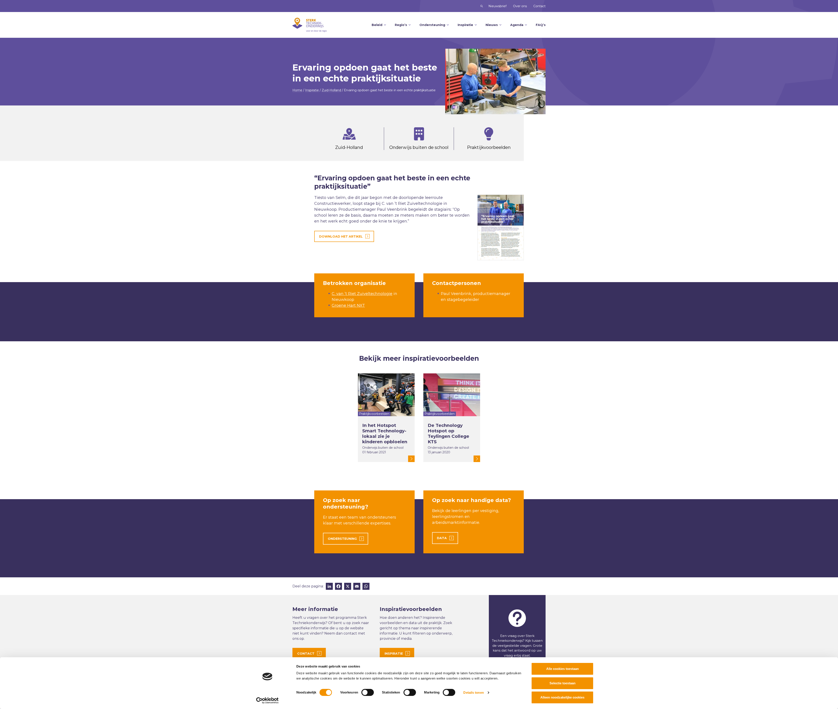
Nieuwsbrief (497, 6)
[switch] (367, 692)
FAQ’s (541, 25)
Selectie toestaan (562, 683)
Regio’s (401, 25)
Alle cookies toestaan (562, 669)
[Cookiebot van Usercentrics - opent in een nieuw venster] (267, 700)
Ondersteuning (432, 25)
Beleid (377, 25)
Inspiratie (465, 25)
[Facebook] (338, 587)
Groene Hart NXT (348, 305)
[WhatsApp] (365, 587)
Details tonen (473, 692)
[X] (347, 587)
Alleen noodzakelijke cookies (562, 697)
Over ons (520, 6)
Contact (539, 6)
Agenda (516, 25)
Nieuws (492, 25)
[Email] (356, 587)
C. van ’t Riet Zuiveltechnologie (362, 293)
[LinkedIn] (329, 587)
